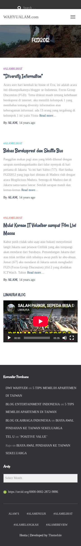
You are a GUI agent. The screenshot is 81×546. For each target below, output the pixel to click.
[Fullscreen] (72, 338)
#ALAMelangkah (26, 524)
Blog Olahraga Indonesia (28, 420)
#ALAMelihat (12, 68)
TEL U (10, 436)
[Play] (9, 338)
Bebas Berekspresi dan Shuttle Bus (33, 150)
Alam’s (14, 513)
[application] (40, 321)
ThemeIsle (55, 535)
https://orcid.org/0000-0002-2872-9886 (33, 491)
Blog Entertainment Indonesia (33, 404)
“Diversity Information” (23, 76)
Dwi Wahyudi (17, 388)
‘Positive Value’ (33, 436)
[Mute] (64, 338)
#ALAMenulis (36, 513)
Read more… (47, 115)
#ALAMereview (57, 524)
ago (27, 122)
